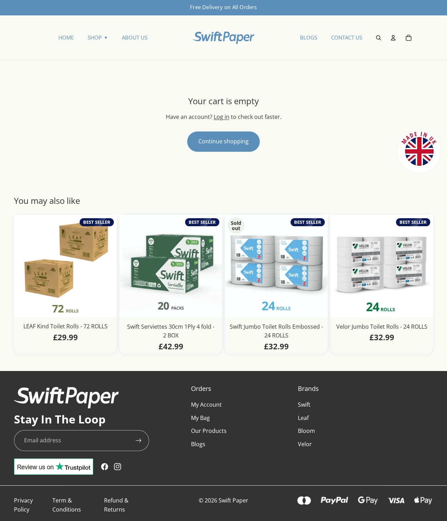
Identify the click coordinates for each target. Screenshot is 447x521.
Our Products (209, 431)
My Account (206, 405)
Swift (304, 405)
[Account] (393, 37)
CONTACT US (346, 37)
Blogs (198, 444)
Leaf (303, 418)
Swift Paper (233, 500)
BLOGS (308, 37)
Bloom (306, 431)
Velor (305, 444)
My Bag (200, 418)
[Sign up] (138, 440)
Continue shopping (223, 141)
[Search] (378, 37)
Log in (221, 117)
